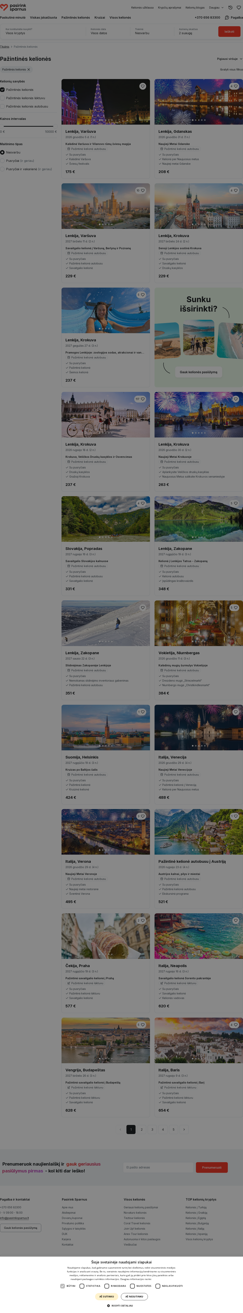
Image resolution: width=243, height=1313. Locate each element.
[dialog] (121, 1285)
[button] (121, 1305)
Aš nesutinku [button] (134, 1296)
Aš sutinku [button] (106, 1296)
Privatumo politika (162, 1279)
